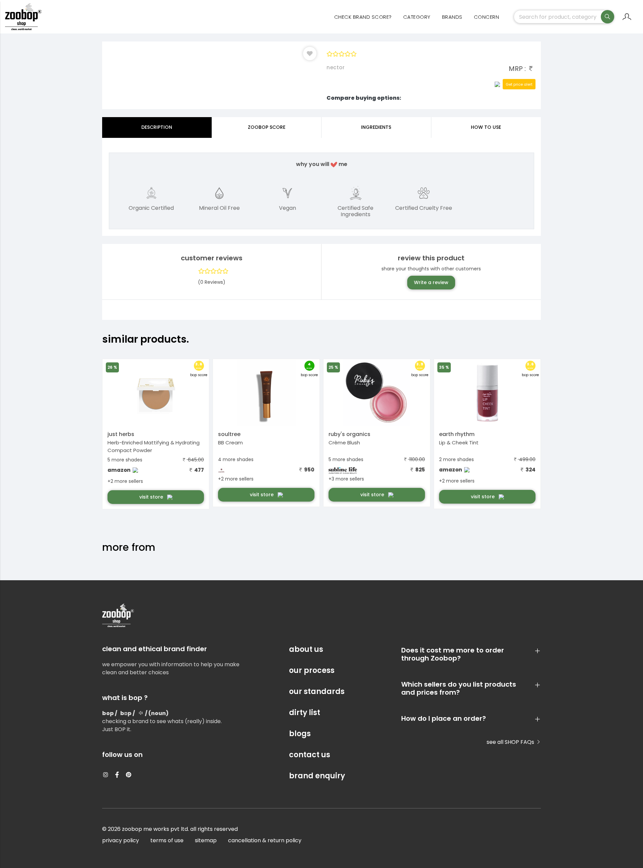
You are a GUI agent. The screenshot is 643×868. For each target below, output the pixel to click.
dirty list (304, 712)
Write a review (431, 282)
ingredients (376, 127)
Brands (452, 16)
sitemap (206, 840)
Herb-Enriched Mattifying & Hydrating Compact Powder (154, 446)
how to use (486, 127)
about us (306, 649)
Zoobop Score (266, 127)
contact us (309, 755)
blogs (300, 733)
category (417, 16)
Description (156, 127)
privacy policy (120, 840)
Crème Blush (344, 442)
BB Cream (230, 442)
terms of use (167, 840)
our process (312, 670)
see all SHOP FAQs (511, 742)
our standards (317, 691)
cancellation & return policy (264, 840)
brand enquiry (317, 776)
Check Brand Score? (363, 16)
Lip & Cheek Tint (459, 442)
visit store (151, 497)
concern (486, 16)
